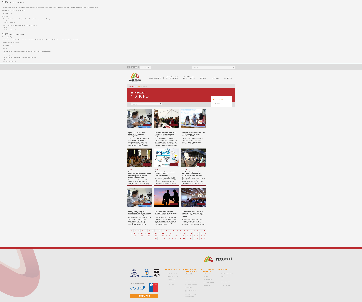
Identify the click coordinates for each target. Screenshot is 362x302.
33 (187, 236)
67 (152, 230)
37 (201, 236)
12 (191, 238)
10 (184, 238)
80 (198, 230)
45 (152, 233)
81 (201, 230)
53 (180, 233)
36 (198, 236)
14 (198, 238)
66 (149, 230)
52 (177, 233)
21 (145, 236)
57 (194, 233)
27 (166, 236)
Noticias (202, 78)
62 (135, 230)
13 (194, 238)
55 (187, 233)
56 (191, 233)
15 (201, 238)
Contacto (228, 78)
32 (184, 236)
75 (180, 230)
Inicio (139, 86)
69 (159, 230)
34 (191, 236)
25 (159, 236)
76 (184, 230)
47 (159, 233)
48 (163, 233)
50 (170, 233)
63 (139, 230)
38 (205, 236)
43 (145, 233)
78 (191, 230)
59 (201, 233)
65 (145, 230)
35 (194, 236)
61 (132, 230)
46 (156, 233)
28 (170, 236)
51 (173, 233)
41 (138, 233)
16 (205, 238)
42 (142, 233)
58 (198, 233)
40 (135, 233)
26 (163, 236)
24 (156, 236)
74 (177, 230)
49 (166, 233)
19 (138, 236)
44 (149, 233)
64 (142, 230)
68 (156, 230)
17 (131, 236)
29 (173, 236)
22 (149, 236)
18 (135, 236)
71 (166, 230)
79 (194, 230)
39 (131, 233)
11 (187, 238)
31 (180, 236)
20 (142, 236)
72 (170, 230)
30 (177, 236)
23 (152, 236)
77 (187, 230)
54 (184, 233)
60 (205, 233)
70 (163, 230)
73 (173, 230)
